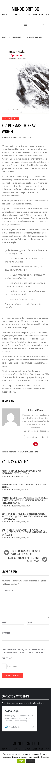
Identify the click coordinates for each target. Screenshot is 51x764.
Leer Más (30, 761)
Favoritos (6, 119)
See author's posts (35, 437)
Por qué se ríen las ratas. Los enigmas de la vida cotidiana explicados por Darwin (21, 472)
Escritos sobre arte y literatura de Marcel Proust (24, 559)
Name (5, 622)
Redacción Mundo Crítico (12, 476)
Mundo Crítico (25, 9)
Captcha (7, 658)
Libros (15, 119)
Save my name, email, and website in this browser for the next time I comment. (24, 651)
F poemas (11, 451)
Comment (7, 590)
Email (30, 622)
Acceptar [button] (21, 761)
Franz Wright (22, 451)
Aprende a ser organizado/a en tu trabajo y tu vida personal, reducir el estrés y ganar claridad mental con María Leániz (25, 532)
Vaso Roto (33, 451)
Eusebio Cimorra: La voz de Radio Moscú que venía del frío (25, 552)
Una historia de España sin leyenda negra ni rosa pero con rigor (24, 485)
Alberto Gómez (10, 137)
